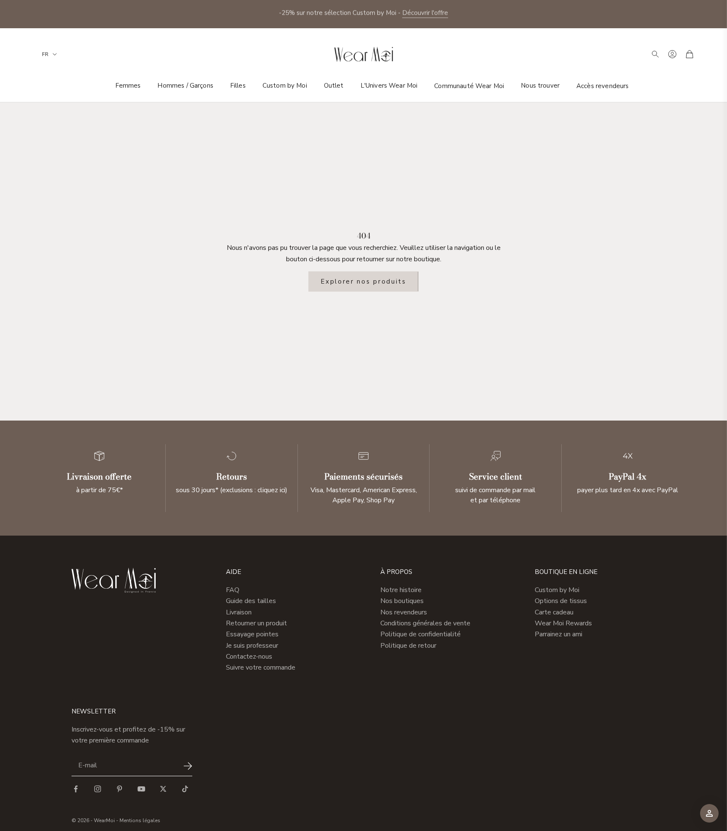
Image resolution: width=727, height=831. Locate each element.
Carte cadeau (554, 612)
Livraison (239, 612)
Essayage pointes (252, 634)
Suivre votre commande (260, 667)
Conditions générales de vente (425, 623)
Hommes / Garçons (185, 85)
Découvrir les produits (397, 14)
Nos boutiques (402, 601)
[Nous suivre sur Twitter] (163, 789)
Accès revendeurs (602, 85)
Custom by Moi (285, 85)
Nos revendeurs (403, 612)
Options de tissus (561, 601)
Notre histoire (401, 590)
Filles (238, 85)
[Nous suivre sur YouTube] (141, 789)
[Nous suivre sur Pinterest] (119, 789)
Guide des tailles (251, 601)
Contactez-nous (249, 656)
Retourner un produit (256, 623)
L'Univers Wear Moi (389, 85)
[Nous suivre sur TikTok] (185, 789)
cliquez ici (271, 490)
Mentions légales (139, 820)
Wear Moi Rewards (563, 623)
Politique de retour (408, 645)
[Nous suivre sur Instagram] (97, 789)
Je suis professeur (252, 645)
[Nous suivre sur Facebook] (76, 789)
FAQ (232, 590)
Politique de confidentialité (420, 634)
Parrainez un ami (558, 634)
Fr (45, 54)
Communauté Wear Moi (469, 85)
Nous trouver (540, 85)
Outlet (334, 85)
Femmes (128, 85)
